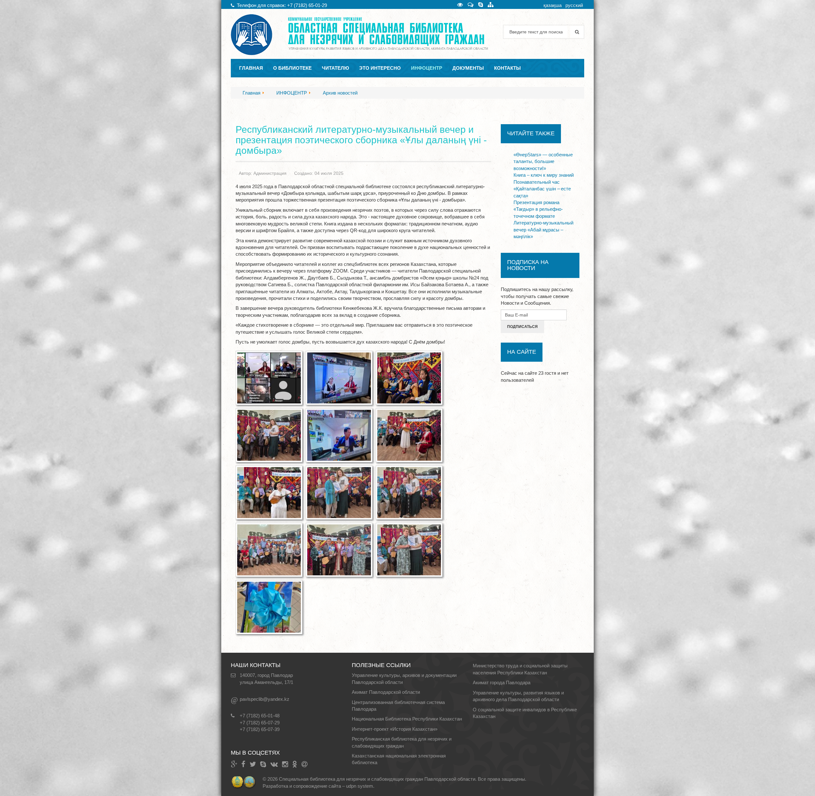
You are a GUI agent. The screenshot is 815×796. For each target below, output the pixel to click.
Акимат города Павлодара (501, 682)
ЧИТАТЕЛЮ (335, 68)
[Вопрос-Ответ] (470, 5)
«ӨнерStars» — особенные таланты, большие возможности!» (543, 161)
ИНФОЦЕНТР (426, 68)
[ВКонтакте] (274, 764)
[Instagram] (285, 764)
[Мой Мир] (304, 764)
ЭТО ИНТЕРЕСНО (380, 68)
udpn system (359, 786)
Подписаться (522, 326)
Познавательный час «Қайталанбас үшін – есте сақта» (542, 188)
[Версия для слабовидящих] (460, 5)
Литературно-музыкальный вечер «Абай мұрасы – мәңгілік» (543, 229)
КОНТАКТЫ (507, 68)
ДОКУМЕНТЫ (468, 68)
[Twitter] (253, 764)
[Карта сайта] (490, 5)
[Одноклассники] (294, 764)
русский (574, 5)
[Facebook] (243, 764)
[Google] (234, 764)
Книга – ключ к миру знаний (544, 175)
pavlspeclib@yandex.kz (264, 699)
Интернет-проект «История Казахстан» (394, 729)
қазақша (552, 5)
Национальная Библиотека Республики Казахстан (407, 718)
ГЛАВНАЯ (251, 68)
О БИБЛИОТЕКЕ (292, 68)
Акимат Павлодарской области (386, 692)
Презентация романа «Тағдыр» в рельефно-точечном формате (538, 209)
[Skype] (480, 5)
